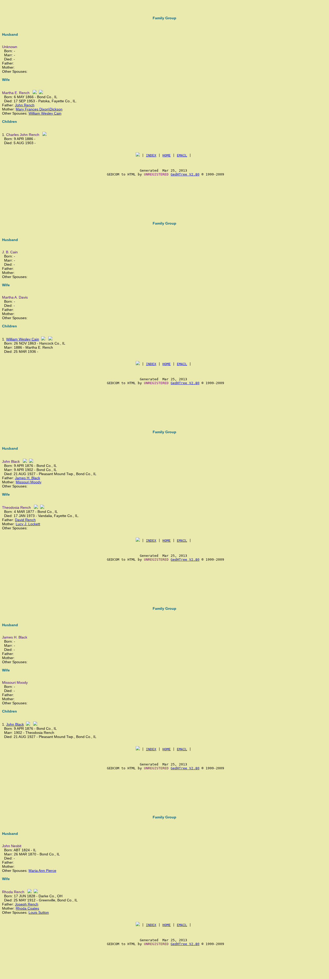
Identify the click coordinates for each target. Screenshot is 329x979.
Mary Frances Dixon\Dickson (39, 109)
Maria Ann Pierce (42, 871)
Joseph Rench (26, 904)
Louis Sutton (39, 912)
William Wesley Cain (45, 113)
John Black (15, 724)
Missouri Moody (28, 482)
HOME (166, 155)
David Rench (25, 520)
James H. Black (27, 478)
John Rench (24, 105)
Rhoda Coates (27, 908)
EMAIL (182, 155)
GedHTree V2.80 (185, 174)
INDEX (151, 155)
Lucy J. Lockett (28, 524)
